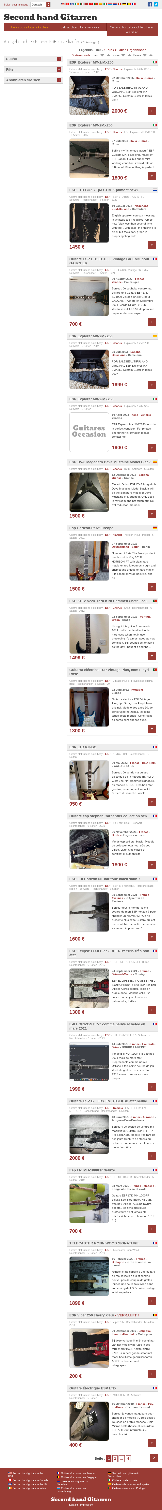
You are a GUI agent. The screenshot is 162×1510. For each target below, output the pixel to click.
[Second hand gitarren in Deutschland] (124, 4)
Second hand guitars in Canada (30, 1480)
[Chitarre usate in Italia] (105, 4)
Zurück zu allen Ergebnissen (125, 50)
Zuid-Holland (120, 209)
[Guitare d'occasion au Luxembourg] (110, 4)
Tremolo (118, 1108)
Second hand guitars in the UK (29, 1484)
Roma (149, 78)
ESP (107, 69)
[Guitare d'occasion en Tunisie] (91, 4)
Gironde (148, 1117)
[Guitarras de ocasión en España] (101, 4)
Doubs (116, 835)
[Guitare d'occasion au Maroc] (86, 4)
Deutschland (120, 546)
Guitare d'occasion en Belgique (78, 1477)
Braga (116, 619)
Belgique (145, 1330)
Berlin (135, 546)
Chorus (117, 69)
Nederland (142, 205)
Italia (139, 78)
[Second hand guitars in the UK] (72, 4)
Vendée (117, 282)
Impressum (86, 1504)
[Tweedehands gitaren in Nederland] (115, 4)
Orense (117, 477)
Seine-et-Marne (122, 974)
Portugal (145, 616)
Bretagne (118, 1262)
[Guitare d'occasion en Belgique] (129, 4)
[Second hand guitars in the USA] (63, 4)
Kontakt (73, 1504)
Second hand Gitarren (50, 17)
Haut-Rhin (149, 762)
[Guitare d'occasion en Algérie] (82, 4)
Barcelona (118, 355)
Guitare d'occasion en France (77, 1473)
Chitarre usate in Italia (124, 1480)
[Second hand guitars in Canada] (67, 4)
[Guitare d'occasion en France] (134, 4)
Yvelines (117, 898)
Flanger (117, 534)
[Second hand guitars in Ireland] (77, 4)
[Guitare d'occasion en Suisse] (120, 4)
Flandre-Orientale (123, 1334)
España (135, 351)
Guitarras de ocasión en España (130, 1484)
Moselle (149, 1185)
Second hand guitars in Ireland (29, 1488)
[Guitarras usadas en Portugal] (96, 4)
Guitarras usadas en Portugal (128, 1488)
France (139, 278)
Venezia (146, 414)
